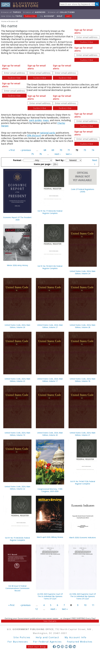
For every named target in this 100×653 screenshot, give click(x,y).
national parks (47, 132)
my (47, 16)
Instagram (62, 646)
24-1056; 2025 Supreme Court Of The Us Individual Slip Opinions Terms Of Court (82, 596)
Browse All (11, 12)
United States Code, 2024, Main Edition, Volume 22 (17, 487)
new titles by (18, 16)
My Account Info (76, 637)
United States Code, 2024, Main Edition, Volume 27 (50, 326)
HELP (59, 16)
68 (45, 150)
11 (93, 605)
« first (12, 150)
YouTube (66, 646)
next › (57, 153)
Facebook (54, 646)
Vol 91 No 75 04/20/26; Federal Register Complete (17, 539)
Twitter (58, 646)
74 (93, 150)
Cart (68, 16)
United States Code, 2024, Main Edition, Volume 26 (17, 326)
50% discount (34, 135)
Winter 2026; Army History (17, 265)
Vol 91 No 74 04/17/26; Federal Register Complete (82, 482)
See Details (50, 621)
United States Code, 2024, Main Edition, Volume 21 (82, 434)
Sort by (59, 160)
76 (40, 153)
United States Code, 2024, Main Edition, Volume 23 (17, 380)
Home (3, 21)
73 (85, 150)
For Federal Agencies (47, 641)
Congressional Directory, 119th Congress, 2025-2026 (50, 490)
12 (36, 609)
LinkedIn (74, 646)
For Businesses (18, 641)
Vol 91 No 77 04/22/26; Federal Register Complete (50, 212)
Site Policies (22, 637)
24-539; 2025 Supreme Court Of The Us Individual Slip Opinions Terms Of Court (50, 596)
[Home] (20, 6)
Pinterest (70, 646)
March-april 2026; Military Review (50, 537)
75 (32, 153)
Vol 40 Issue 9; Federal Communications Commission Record (17, 588)
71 (69, 150)
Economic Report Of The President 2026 (17, 218)
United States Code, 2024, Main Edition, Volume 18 (82, 380)
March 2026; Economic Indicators (82, 537)
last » (68, 153)
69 (53, 150)
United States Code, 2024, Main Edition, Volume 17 (50, 380)
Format (17, 160)
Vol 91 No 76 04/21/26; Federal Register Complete (50, 267)
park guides (35, 120)
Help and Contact (47, 637)
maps (46, 120)
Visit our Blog (37, 646)
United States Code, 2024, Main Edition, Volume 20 (50, 434)
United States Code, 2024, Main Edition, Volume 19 (17, 434)
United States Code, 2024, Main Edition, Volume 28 (82, 326)
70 (61, 150)
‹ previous (25, 150)
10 (85, 605)
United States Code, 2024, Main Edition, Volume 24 (82, 272)
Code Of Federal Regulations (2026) (82, 190)
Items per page (42, 164)
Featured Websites (79, 641)
